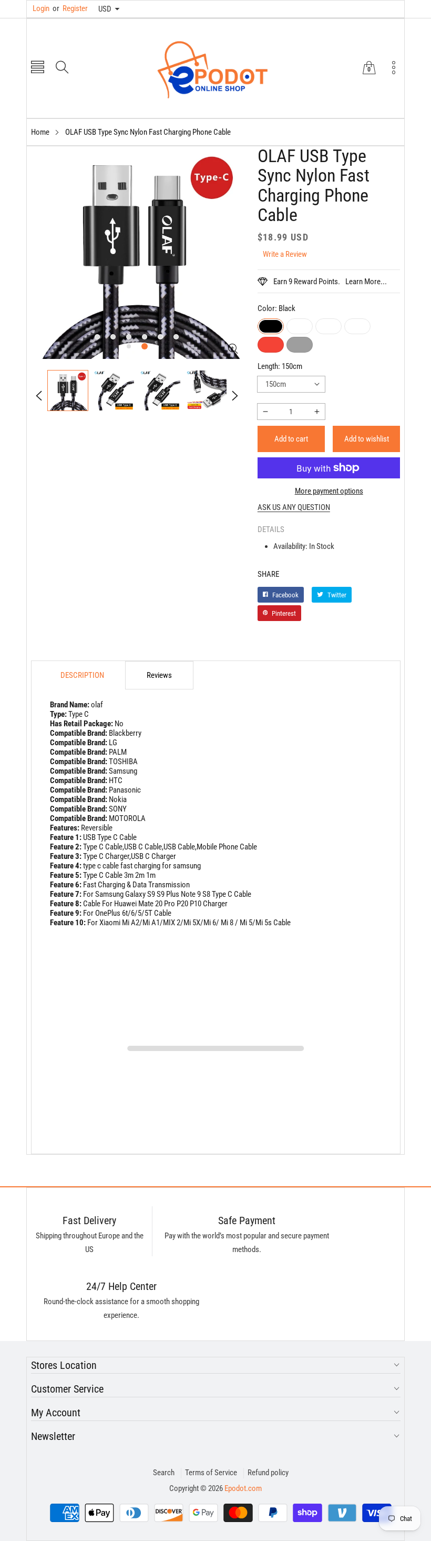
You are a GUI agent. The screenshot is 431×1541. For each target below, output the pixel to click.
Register (70, 8)
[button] (37, 68)
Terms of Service (211, 1472)
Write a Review (285, 254)
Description (82, 675)
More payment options (329, 491)
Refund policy (268, 1472)
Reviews (159, 675)
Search (164, 1472)
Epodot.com (243, 1488)
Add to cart (291, 439)
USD (104, 9)
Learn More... (366, 281)
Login (41, 8)
